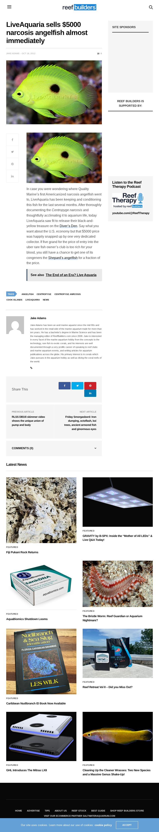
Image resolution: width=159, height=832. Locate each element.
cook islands (14, 300)
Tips (47, 810)
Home (18, 810)
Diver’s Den (68, 226)
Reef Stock (79, 810)
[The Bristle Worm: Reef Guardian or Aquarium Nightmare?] (118, 584)
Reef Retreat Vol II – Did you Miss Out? (107, 687)
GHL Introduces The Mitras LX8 (26, 770)
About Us (61, 810)
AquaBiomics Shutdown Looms (27, 619)
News (46, 300)
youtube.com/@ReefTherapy (130, 213)
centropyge (44, 294)
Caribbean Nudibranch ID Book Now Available (36, 703)
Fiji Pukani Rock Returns (22, 552)
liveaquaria (32, 300)
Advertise (33, 810)
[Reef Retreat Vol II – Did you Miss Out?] (118, 653)
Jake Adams (12, 53)
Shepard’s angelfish (63, 258)
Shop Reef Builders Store (127, 810)
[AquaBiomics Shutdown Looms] (41, 585)
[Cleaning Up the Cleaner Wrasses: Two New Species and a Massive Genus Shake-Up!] (118, 736)
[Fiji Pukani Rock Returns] (41, 510)
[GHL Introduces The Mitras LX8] (41, 736)
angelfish (28, 294)
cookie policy (103, 825)
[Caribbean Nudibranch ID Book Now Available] (41, 661)
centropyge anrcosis (67, 294)
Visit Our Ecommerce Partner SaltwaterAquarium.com (79, 816)
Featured (12, 547)
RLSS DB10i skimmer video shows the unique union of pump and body (28, 420)
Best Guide (98, 810)
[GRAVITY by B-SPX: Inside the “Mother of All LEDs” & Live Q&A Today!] (118, 502)
